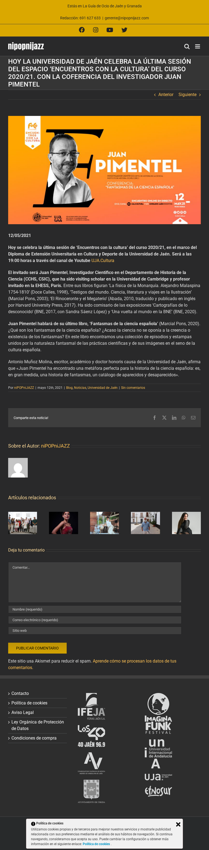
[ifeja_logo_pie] (91, 696)
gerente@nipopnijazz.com (127, 18)
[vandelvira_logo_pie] (91, 755)
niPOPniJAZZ (24, 388)
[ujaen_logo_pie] (158, 777)
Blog (69, 388)
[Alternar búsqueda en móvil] (187, 46)
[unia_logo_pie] (158, 742)
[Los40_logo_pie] (91, 728)
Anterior (165, 94)
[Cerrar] (178, 824)
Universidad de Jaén (103, 388)
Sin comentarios (133, 388)
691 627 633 (90, 18)
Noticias (80, 388)
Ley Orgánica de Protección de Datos (37, 725)
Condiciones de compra (34, 738)
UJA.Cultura (102, 260)
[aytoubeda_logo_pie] (91, 782)
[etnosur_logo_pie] (158, 789)
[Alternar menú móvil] (198, 46)
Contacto (20, 693)
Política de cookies (29, 703)
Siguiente (187, 94)
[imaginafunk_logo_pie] (158, 696)
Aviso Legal (22, 712)
